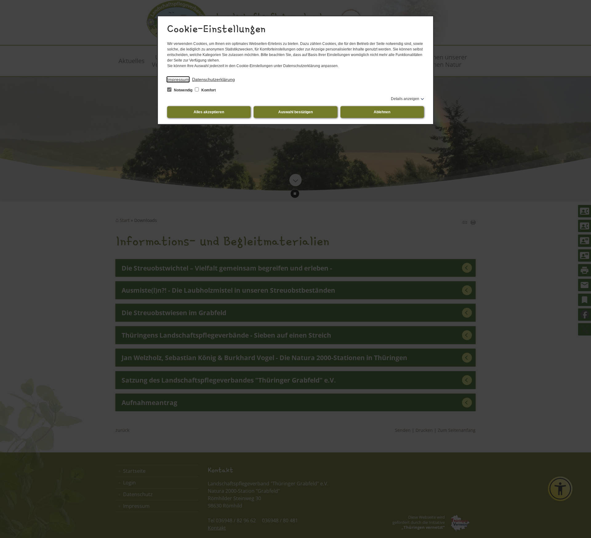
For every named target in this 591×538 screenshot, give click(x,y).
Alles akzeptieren (209, 112)
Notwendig (183, 90)
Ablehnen (382, 112)
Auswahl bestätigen (295, 112)
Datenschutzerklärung (213, 79)
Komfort (208, 90)
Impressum (178, 79)
